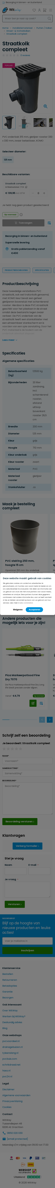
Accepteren (34, 609)
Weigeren (18, 609)
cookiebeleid (28, 603)
